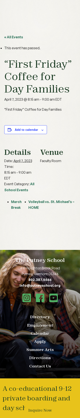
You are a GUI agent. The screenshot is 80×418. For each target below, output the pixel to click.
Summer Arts (40, 349)
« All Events (13, 37)
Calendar (40, 333)
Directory (40, 316)
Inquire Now (40, 410)
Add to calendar (26, 129)
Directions (40, 357)
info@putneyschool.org (40, 285)
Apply (40, 341)
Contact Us (40, 366)
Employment (40, 325)
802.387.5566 (40, 280)
